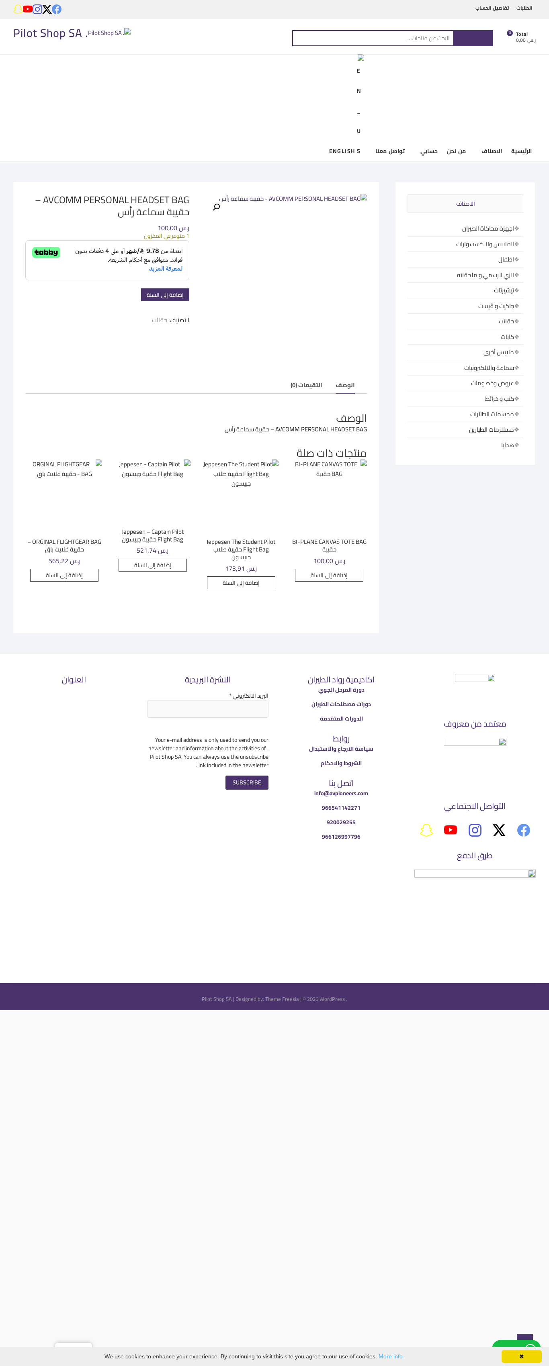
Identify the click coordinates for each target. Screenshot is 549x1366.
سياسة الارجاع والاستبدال (341, 748)
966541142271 (341, 807)
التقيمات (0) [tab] (306, 385)
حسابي (429, 151)
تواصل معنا (389, 151)
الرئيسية (521, 151)
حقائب (159, 320)
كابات (507, 337)
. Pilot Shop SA (50, 33)
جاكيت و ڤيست (496, 306)
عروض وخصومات (492, 383)
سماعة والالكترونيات (489, 368)
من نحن (456, 151)
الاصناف (491, 151)
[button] (216, 207)
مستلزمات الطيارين (491, 429)
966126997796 (341, 836)
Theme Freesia (282, 999)
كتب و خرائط (499, 398)
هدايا (507, 445)
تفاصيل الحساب (492, 7)
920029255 (341, 822)
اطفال (506, 259)
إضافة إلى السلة (165, 295)
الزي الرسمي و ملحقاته (485, 275)
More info (391, 1356)
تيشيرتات (504, 290)
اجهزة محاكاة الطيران (488, 228)
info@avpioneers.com (341, 793)
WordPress (332, 999)
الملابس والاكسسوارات (485, 244)
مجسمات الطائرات (492, 414)
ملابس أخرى (498, 352)
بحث (473, 38)
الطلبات (524, 7)
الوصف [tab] (345, 385)
